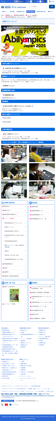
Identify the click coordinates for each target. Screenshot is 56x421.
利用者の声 (5, 376)
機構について (51, 11)
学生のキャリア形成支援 (27, 372)
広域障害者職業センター (38, 214)
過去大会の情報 (7, 117)
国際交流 (7, 251)
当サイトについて (7, 386)
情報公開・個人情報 (26, 365)
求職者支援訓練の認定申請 (9, 372)
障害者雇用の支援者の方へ (10, 214)
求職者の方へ (5, 361)
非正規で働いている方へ (8, 363)
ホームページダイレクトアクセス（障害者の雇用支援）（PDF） (41, 287)
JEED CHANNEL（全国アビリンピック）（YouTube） (18, 106)
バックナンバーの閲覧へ (10, 304)
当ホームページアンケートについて (13, 391)
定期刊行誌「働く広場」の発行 (12, 255)
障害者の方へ (7, 206)
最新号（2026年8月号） (10, 286)
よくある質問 (40, 391)
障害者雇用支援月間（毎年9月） (12, 231)
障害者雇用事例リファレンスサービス (41, 302)
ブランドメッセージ (26, 376)
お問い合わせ (50, 391)
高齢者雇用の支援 (20, 11)
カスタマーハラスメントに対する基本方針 (14, 388)
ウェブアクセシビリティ (22, 386)
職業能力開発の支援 (41, 11)
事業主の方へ (7, 210)
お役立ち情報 (5, 378)
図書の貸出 (34, 314)
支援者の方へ (42, 334)
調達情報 (23, 367)
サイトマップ (30, 391)
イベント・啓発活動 (32, 15)
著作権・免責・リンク (35, 388)
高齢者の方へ (24, 345)
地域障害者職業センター (38, 210)
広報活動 (23, 374)
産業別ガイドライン (26, 342)
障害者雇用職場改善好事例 (11, 241)
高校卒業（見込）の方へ (8, 365)
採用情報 (23, 370)
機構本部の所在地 (7, 401)
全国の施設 (12, 11)
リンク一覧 (46, 388)
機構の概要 (24, 363)
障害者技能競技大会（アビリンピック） (16, 17)
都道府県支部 (35, 206)
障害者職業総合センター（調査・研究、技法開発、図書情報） (10, 353)
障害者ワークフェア (9, 85)
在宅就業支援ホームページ (38, 306)
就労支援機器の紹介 (36, 310)
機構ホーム (4, 11)
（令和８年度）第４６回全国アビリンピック (15, 68)
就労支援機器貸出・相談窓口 (39, 318)
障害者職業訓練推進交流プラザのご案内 (14, 259)
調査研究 (6, 272)
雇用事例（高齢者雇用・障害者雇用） (41, 292)
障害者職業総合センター (38, 218)
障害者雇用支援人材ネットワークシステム (41, 297)
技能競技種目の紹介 (9, 95)
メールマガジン (14, 404)
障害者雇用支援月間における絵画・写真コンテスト (14, 236)
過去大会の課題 (7, 121)
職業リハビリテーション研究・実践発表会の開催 (14, 246)
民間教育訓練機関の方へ (8, 374)
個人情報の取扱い (36, 386)
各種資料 (23, 347)
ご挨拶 (22, 361)
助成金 (5, 268)
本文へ (4, 1)
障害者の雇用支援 (30, 11)
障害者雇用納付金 (8, 263)
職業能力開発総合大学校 (8, 349)
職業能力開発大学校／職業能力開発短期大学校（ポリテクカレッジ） (10, 340)
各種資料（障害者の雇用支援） (11, 276)
